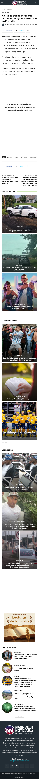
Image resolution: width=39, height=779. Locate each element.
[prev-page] (3, 314)
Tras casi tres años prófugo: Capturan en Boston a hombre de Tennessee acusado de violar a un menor (19, 526)
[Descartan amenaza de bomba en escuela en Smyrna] (19, 253)
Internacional (19, 690)
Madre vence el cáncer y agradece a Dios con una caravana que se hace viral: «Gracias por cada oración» (19, 565)
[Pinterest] (22, 765)
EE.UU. (16, 157)
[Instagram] (12, 765)
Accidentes (10, 157)
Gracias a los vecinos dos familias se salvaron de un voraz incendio (10, 180)
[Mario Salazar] (3, 24)
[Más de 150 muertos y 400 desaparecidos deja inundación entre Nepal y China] (7, 695)
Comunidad (19, 355)
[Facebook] (7, 765)
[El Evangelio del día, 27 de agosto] (19, 382)
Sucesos (26, 157)
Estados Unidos (19, 521)
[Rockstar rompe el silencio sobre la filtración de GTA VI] (19, 292)
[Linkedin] (17, 765)
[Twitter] (32, 765)
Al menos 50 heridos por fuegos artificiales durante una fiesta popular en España (25, 709)
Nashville (19, 484)
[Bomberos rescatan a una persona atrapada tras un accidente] (19, 214)
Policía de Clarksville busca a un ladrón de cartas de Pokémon (19, 488)
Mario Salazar (11, 24)
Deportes (19, 429)
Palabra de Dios (19, 396)
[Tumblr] (27, 765)
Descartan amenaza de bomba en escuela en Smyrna (19, 269)
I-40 (21, 157)
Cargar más (19, 716)
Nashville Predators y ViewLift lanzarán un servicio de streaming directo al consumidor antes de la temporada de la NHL (19, 435)
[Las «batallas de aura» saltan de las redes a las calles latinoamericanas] (19, 343)
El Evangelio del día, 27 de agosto (19, 399)
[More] (28, 31)
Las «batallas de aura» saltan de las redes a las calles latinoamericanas (19, 359)
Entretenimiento (19, 304)
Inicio (3, 9)
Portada (19, 265)
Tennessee (9, 9)
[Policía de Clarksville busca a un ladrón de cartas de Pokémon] (19, 472)
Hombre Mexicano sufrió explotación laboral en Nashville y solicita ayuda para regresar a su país (29, 181)
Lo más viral (19, 560)
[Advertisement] (19, 136)
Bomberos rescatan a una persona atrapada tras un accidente (19, 230)
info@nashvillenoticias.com (19, 761)
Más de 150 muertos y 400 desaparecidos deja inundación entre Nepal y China (24, 696)
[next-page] (6, 314)
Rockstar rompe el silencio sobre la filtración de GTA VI (19, 307)
